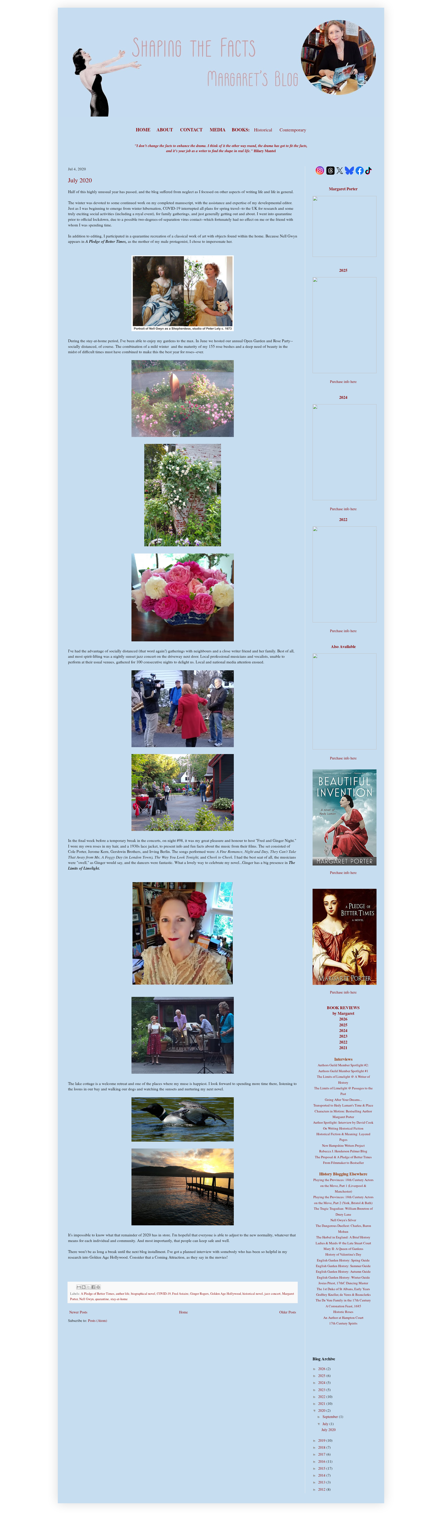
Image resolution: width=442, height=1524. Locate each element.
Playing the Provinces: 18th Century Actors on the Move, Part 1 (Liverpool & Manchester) (343, 1185)
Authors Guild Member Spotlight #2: (343, 1065)
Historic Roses (343, 1311)
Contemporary (293, 130)
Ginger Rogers (199, 1293)
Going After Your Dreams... (343, 1099)
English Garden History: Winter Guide (343, 1277)
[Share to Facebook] (93, 1287)
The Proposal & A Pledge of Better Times (343, 1157)
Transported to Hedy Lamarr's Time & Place (343, 1105)
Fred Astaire (180, 1293)
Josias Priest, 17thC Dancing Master (343, 1283)
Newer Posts (78, 1312)
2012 (322, 1489)
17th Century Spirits (343, 1323)
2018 (322, 1447)
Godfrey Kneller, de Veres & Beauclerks (343, 1294)
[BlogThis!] (83, 1287)
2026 (322, 1368)
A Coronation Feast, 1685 (343, 1306)
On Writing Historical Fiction (343, 1128)
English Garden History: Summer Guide (343, 1266)
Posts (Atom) (97, 1320)
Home (183, 1312)
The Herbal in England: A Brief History (343, 1237)
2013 (322, 1482)
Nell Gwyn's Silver (343, 1220)
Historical (263, 130)
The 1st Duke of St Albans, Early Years (343, 1289)
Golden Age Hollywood (225, 1293)
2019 (322, 1440)
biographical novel (143, 1293)
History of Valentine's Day (343, 1254)
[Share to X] (88, 1287)
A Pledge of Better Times (97, 1293)
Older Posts (287, 1312)
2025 (322, 1375)
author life (122, 1293)
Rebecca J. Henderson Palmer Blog (343, 1151)
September (331, 1416)
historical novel (252, 1293)
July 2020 (80, 180)
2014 (322, 1475)
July (326, 1423)
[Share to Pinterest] (98, 1287)
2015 (322, 1468)
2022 (322, 1396)
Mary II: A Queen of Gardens (343, 1248)
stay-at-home (119, 1299)
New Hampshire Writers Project (343, 1145)
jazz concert (272, 1293)
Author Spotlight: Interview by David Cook (343, 1122)
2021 (322, 1403)
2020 (322, 1410)
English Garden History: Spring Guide (343, 1260)
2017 (322, 1454)
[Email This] (78, 1287)
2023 (322, 1389)
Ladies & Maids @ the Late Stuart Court (343, 1243)
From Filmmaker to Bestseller (343, 1162)
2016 (322, 1461)
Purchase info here (343, 381)
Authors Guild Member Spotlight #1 (343, 1071)
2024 (322, 1382)
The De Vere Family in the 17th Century (343, 1300)
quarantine (102, 1299)
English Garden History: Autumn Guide (343, 1271)
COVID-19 (164, 1293)
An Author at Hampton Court (343, 1317)
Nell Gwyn (86, 1299)
